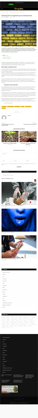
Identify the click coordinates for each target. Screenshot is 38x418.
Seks (3, 298)
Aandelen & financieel (6, 272)
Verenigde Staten (33, 324)
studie (18, 324)
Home (2, 12)
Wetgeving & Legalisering (7, 370)
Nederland (32, 322)
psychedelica (13, 324)
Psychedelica (5, 296)
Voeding (4, 300)
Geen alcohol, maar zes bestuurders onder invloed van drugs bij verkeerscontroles (18, 375)
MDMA (4, 287)
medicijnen (7, 322)
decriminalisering (14, 319)
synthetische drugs (23, 324)
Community (4, 278)
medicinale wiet (17, 106)
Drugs (4, 283)
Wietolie (4, 307)
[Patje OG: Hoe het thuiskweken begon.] (10, 136)
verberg (7, 55)
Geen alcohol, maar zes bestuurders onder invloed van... (28, 144)
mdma (3, 322)
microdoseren (26, 322)
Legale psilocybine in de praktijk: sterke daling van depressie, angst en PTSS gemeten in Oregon (29, 376)
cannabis (20, 317)
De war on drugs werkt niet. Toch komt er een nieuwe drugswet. (12, 205)
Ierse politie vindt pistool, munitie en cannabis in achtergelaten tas (6, 381)
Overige (4, 294)
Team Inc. (7, 17)
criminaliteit (8, 319)
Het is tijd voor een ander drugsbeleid (8, 232)
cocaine (3, 319)
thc (28, 324)
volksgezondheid (28, 106)
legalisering (4, 106)
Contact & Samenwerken (6, 393)
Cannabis (6, 12)
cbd (29, 317)
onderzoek (3, 324)
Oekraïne (22, 106)
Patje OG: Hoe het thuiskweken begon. (10, 143)
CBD (3, 276)
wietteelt (8, 327)
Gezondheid (5, 285)
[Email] (22, 399)
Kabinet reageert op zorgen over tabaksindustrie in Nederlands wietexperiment (18, 381)
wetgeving (3, 108)
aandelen (3, 317)
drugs (24, 319)
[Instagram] (19, 399)
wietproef (3, 327)
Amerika (8, 317)
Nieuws (4, 291)
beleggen (12, 317)
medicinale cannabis (10, 106)
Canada (16, 317)
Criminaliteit (5, 281)
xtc (11, 327)
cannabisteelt (25, 317)
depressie (20, 319)
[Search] (35, 8)
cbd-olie (33, 317)
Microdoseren (5, 289)
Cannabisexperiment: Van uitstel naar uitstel (9, 258)
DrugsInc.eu (15, 402)
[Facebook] (15, 399)
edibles (28, 319)
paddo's (8, 324)
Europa (31, 319)
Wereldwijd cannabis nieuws (7, 302)
